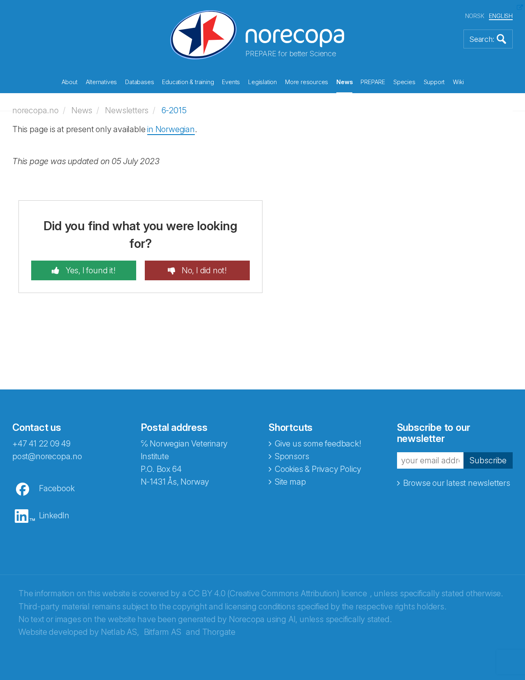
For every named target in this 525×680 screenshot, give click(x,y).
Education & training (188, 81)
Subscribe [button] (488, 460)
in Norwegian (171, 129)
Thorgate (218, 632)
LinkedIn (54, 515)
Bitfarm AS (162, 632)
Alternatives (101, 81)
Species (404, 81)
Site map (290, 482)
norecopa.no (35, 110)
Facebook (56, 488)
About (70, 81)
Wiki (458, 81)
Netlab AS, (120, 632)
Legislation (262, 81)
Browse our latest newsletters (456, 483)
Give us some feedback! (318, 444)
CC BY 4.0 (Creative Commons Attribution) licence (277, 593)
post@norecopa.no (47, 456)
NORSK (474, 15)
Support (434, 81)
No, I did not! (203, 270)
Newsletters (126, 110)
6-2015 (174, 110)
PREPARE (373, 81)
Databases (139, 81)
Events (231, 81)
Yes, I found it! (90, 270)
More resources (306, 81)
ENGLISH (501, 15)
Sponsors (292, 456)
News (344, 81)
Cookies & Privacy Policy (318, 469)
